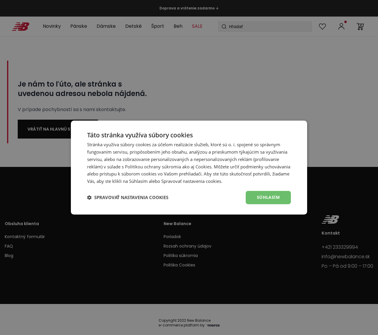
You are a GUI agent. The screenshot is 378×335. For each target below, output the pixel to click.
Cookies (203, 167)
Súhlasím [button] (268, 197)
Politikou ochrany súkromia (153, 167)
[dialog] (189, 167)
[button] (127, 197)
